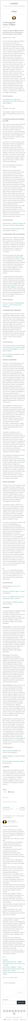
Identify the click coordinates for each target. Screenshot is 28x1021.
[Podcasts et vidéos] (15, 1011)
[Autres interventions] (10, 1011)
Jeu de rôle (13, 801)
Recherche (5, 999)
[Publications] (18, 1011)
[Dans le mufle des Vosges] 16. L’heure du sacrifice (8, 809)
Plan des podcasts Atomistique (10, 750)
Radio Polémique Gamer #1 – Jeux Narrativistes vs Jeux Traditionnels (13, 304)
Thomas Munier (11, 821)
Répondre (5, 960)
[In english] (21, 1011)
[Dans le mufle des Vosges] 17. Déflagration (20, 809)
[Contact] (14, 1014)
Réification (5, 756)
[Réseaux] (24, 1011)
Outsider (14, 3)
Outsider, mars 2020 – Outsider (13, 961)
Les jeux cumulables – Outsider (13, 967)
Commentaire (20, 992)
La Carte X (15, 586)
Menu (14, 11)
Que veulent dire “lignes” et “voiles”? (15, 591)
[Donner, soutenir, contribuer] (13, 1011)
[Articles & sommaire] (7, 1011)
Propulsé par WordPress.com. (14, 1017)
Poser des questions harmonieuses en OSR (13, 761)
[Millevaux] (4, 1011)
